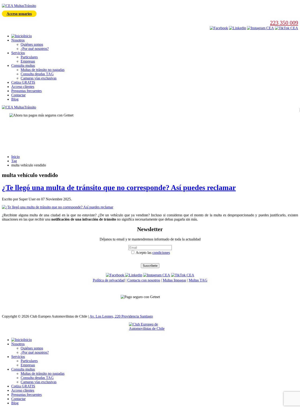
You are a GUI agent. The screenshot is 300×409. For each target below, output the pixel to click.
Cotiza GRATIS (23, 82)
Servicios (18, 53)
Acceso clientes (22, 87)
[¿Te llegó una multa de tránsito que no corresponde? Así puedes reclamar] (57, 207)
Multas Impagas (174, 280)
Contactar (18, 95)
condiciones (161, 253)
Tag (14, 161)
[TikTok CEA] (286, 28)
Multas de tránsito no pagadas (42, 70)
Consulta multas (23, 66)
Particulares (29, 57)
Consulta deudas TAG (37, 74)
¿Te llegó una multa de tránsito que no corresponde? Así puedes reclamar (119, 187)
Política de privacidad (109, 280)
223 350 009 (284, 23)
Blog (15, 99)
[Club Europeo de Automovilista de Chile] (150, 328)
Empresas (28, 61)
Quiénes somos (32, 44)
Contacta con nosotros (143, 280)
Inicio (15, 157)
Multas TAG (198, 280)
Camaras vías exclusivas (38, 78)
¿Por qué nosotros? (35, 49)
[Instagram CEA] (237, 28)
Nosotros (18, 40)
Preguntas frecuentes (26, 91)
